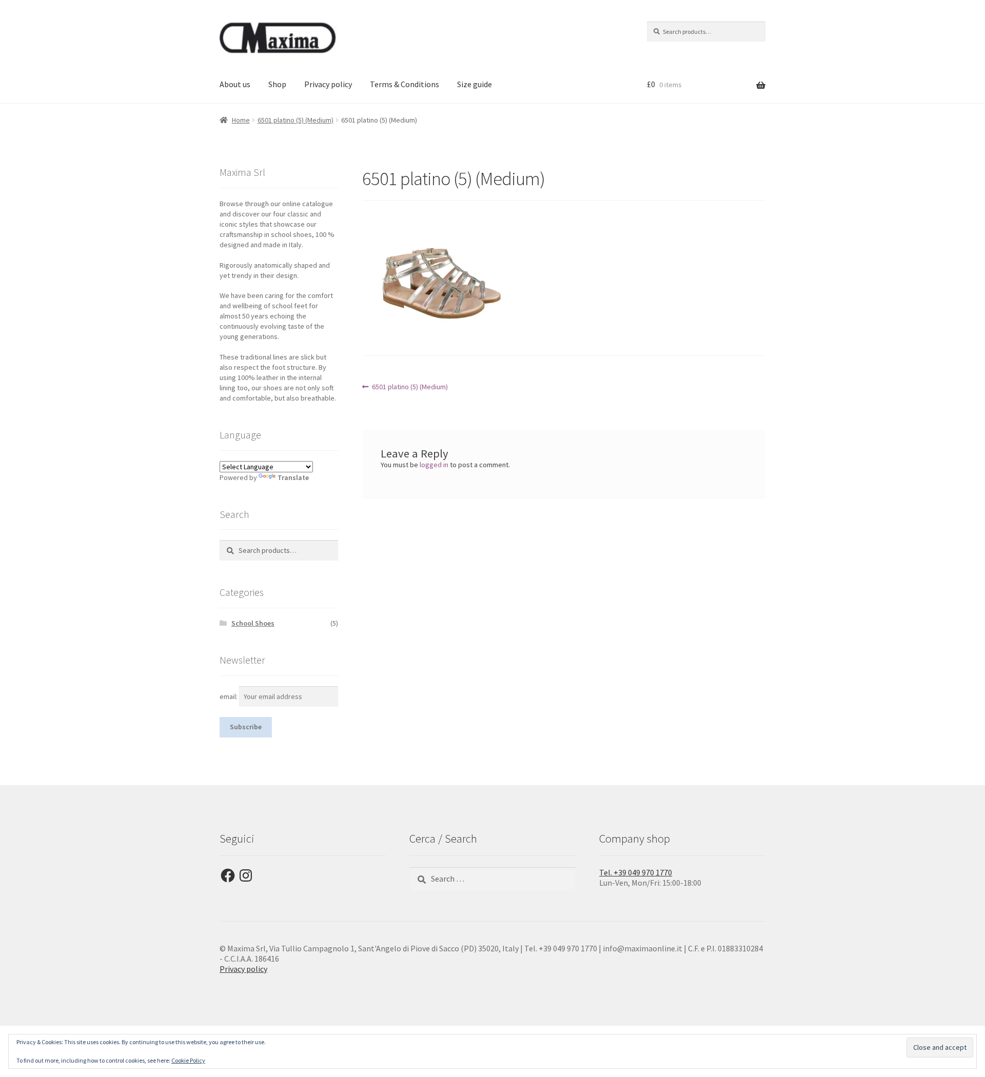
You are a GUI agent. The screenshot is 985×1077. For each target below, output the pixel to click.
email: (229, 696)
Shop (277, 84)
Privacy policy (328, 84)
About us (235, 84)
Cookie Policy (188, 1060)
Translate (293, 477)
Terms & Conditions (404, 84)
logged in (434, 464)
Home (241, 120)
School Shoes (252, 623)
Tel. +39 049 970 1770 (635, 872)
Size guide (474, 84)
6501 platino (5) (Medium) (295, 120)
